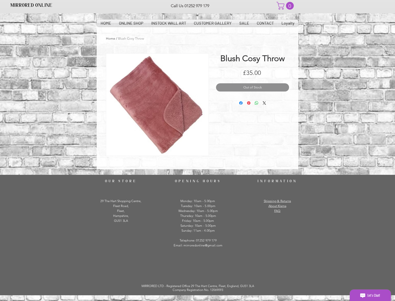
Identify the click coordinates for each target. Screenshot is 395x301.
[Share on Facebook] (240, 103)
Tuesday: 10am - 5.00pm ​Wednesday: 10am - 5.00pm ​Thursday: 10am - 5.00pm (198, 211)
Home (110, 38)
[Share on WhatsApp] (256, 103)
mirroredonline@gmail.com (203, 245)
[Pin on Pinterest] (248, 103)
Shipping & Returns (277, 201)
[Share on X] (264, 103)
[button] (286, 6)
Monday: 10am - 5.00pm (198, 201)
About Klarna (277, 206)
